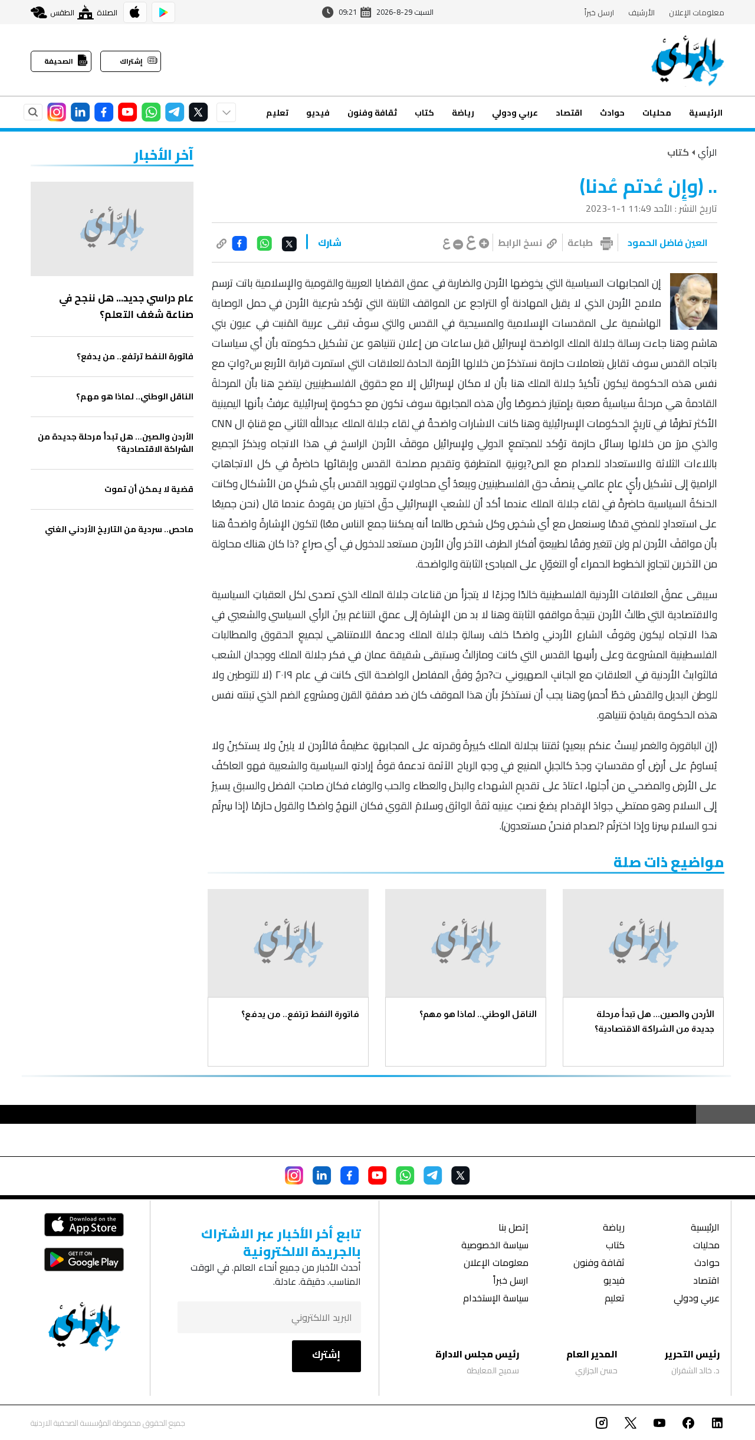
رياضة (463, 112)
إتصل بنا (513, 1228)
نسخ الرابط (520, 242)
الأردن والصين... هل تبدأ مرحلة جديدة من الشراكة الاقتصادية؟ (654, 1021)
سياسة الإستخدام (495, 1299)
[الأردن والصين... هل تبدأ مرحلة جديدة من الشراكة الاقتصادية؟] (643, 943)
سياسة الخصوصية (494, 1246)
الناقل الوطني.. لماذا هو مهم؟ (478, 1014)
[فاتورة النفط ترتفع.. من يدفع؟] (288, 943)
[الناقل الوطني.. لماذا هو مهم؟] (465, 943)
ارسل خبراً (599, 12)
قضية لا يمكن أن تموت (148, 489)
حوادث (612, 112)
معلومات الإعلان (696, 12)
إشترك (326, 1354)
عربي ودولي (515, 112)
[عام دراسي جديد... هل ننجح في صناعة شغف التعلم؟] (112, 229)
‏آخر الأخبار (163, 155)
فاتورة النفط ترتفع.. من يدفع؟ (300, 1014)
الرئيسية (706, 112)
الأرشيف (641, 12)
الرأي (707, 152)
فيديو (318, 112)
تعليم (277, 112)
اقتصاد (569, 112)
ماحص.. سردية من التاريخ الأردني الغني (119, 529)
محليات (656, 112)
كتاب (424, 112)
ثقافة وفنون (372, 112)
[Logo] (687, 60)
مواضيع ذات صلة (668, 862)
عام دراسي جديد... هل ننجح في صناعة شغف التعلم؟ (126, 306)
